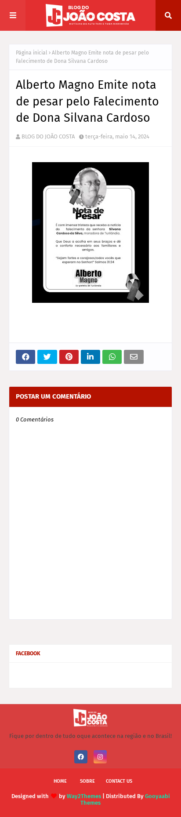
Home (60, 781)
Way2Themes (84, 796)
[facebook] (80, 756)
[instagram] (100, 756)
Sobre (87, 781)
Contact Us (119, 781)
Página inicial (31, 53)
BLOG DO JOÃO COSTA (48, 136)
